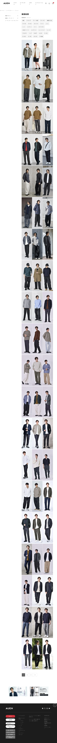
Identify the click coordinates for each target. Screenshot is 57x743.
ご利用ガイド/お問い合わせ (10, 726)
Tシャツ (42, 23)
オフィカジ (42, 20)
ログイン (10, 716)
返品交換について (10, 723)
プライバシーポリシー (47, 728)
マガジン (30, 3)
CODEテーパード (26, 30)
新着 (23, 20)
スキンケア (20, 734)
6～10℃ (40, 33)
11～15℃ (45, 33)
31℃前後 (41, 36)
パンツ (21, 723)
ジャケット (29, 26)
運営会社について (47, 719)
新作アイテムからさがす (22, 719)
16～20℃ (24, 36)
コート (35, 26)
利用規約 (45, 725)
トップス (21, 722)
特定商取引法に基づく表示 (47, 723)
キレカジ (30, 23)
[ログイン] (46, 3)
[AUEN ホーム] (6, 3)
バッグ (30, 33)
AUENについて (46, 718)
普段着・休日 (49, 20)
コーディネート (23, 3)
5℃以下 (35, 33)
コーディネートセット (22, 731)
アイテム (15, 3)
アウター (21, 720)
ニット (24, 26)
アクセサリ (25, 33)
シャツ (47, 23)
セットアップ (21, 733)
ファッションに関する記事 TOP (34, 719)
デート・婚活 (35, 20)
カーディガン (41, 26)
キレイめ (24, 23)
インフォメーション (39, 3)
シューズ (48, 30)
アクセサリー (21, 728)
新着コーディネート (9, 18)
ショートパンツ (41, 30)
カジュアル (36, 23)
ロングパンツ (33, 30)
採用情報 (45, 721)
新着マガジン (8, 15)
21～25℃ (29, 36)
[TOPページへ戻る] (55, 705)
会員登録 (10, 719)
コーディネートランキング (11, 20)
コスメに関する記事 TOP (33, 720)
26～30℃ (35, 36)
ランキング (29, 20)
